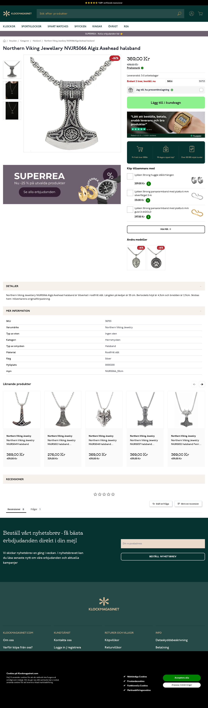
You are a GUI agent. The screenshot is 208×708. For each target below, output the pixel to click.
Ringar (97, 26)
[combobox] (110, 13)
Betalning (162, 647)
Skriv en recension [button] (190, 503)
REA (126, 26)
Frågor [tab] (34, 509)
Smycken (80, 26)
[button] (202, 384)
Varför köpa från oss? (18, 647)
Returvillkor (113, 647)
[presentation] (128, 87)
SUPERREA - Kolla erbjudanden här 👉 (104, 33)
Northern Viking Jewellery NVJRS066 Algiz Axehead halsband (69, 41)
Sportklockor (31, 26)
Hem (4, 40)
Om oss (8, 640)
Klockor (9, 26)
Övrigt (113, 26)
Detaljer (12, 286)
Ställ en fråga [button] (162, 503)
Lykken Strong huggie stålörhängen (154, 175)
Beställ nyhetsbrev (162, 556)
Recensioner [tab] (14, 509)
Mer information (18, 311)
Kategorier (24, 41)
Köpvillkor (112, 640)
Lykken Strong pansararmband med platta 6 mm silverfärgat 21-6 (162, 194)
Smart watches (58, 26)
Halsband (37, 41)
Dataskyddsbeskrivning (172, 640)
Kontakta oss (63, 640)
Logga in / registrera (67, 647)
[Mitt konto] (191, 13)
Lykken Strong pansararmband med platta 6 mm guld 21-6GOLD (162, 210)
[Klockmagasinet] (17, 13)
